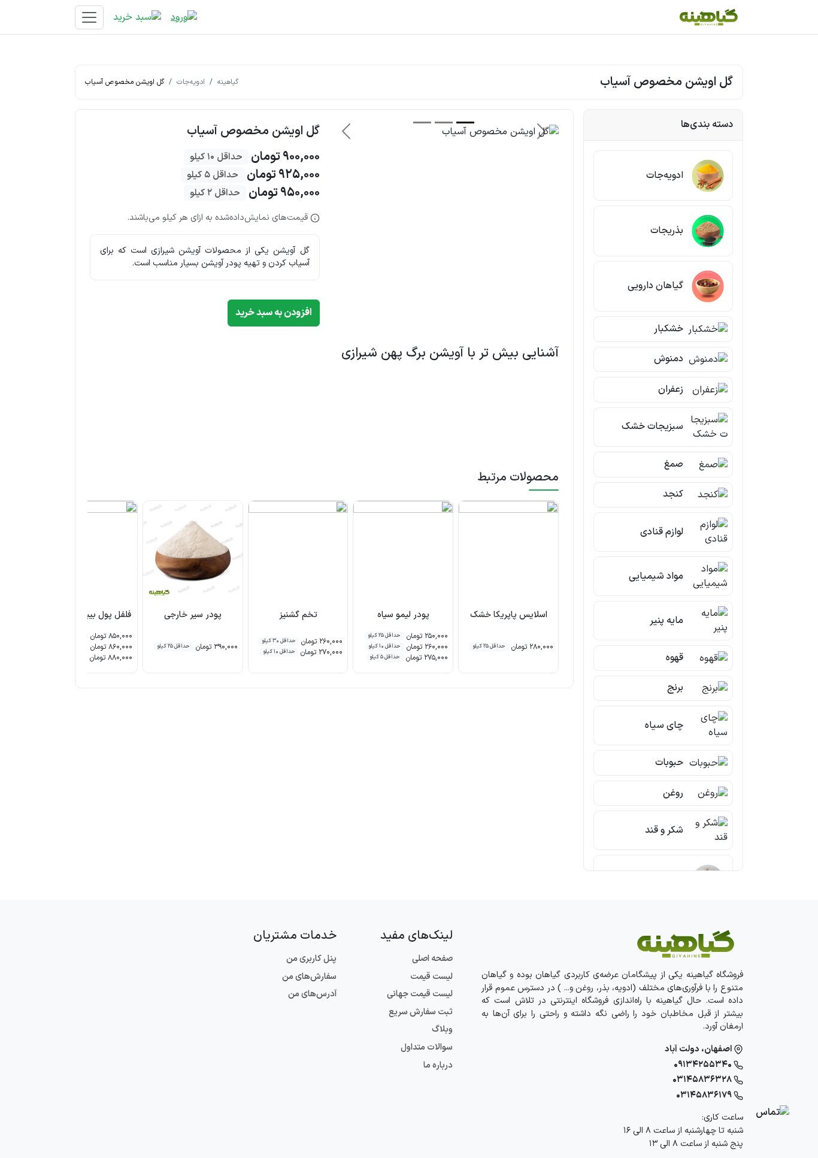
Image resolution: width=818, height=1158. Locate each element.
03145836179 (705, 1095)
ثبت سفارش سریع (421, 1012)
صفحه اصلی (432, 959)
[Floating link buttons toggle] (772, 1112)
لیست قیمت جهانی (420, 994)
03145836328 (703, 1080)
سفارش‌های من (309, 976)
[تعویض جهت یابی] (89, 17)
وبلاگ (442, 1029)
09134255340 (704, 1065)
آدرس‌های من (312, 994)
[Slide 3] (422, 122)
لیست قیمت (431, 976)
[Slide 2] (444, 122)
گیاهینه (227, 82)
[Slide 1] (465, 122)
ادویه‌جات (191, 82)
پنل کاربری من (311, 959)
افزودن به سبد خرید (273, 313)
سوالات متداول (427, 1047)
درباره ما (438, 1065)
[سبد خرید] (137, 17)
